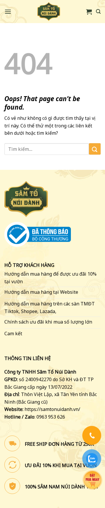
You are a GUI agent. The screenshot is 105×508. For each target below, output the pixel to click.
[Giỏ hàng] (89, 11)
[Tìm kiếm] (98, 11)
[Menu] (7, 11)
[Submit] (95, 149)
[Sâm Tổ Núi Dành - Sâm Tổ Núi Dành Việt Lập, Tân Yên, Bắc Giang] (49, 11)
